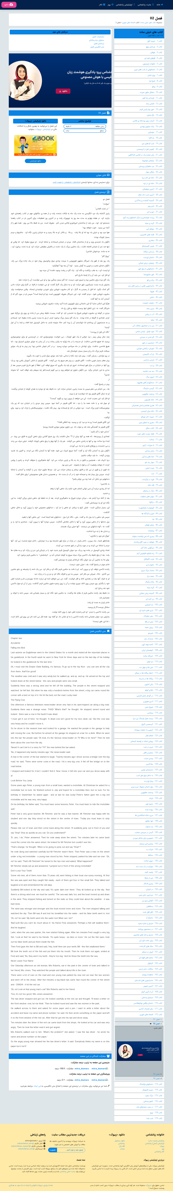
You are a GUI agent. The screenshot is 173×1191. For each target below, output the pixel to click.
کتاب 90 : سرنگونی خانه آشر (151, 547)
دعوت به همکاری (15, 1185)
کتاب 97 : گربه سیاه (154, 587)
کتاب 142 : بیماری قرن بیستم (151, 843)
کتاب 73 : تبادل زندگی (153, 450)
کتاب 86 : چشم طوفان (153, 524)
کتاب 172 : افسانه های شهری (151, 1014)
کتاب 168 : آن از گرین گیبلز (151, 991)
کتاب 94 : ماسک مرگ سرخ (151, 570)
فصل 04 (156, 1078)
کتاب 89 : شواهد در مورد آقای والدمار (148, 542)
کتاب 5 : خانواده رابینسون (152, 63)
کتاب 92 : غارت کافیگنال (153, 559)
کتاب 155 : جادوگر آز (154, 917)
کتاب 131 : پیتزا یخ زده (153, 781)
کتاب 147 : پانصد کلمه (153, 872)
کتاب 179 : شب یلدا (154, 1118)
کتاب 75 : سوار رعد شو (153, 462)
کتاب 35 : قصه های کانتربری (151, 234)
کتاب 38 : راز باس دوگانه (152, 251)
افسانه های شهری (128, 22)
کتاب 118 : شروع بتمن (153, 707)
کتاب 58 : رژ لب (156, 365)
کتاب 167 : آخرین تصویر (152, 986)
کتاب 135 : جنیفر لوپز (154, 803)
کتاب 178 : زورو (156, 1112)
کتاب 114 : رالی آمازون (153, 684)
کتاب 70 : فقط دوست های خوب (149, 433)
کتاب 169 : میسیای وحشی (152, 997)
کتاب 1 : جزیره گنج (154, 41)
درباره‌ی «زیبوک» (42, 1185)
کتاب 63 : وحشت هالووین (152, 394)
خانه (158, 4)
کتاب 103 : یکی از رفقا (153, 621)
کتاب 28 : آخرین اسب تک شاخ (150, 194)
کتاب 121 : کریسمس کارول (151, 724)
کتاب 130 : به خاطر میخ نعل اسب (149, 775)
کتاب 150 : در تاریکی (154, 889)
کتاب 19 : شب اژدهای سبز (152, 143)
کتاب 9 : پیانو (157, 86)
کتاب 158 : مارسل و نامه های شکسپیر (148, 934)
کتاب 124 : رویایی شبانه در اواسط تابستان (146, 741)
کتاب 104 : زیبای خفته (153, 627)
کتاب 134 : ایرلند (155, 798)
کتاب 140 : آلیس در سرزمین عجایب (148, 832)
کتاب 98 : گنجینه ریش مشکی (150, 593)
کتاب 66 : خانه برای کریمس (151, 411)
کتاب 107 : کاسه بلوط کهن (152, 644)
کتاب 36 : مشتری (155, 240)
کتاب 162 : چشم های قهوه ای (150, 957)
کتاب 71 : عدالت (155, 439)
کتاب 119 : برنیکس (154, 712)
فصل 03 (156, 1074)
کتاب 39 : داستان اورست (152, 257)
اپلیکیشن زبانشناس (124, 4)
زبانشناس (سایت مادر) (156, 1140)
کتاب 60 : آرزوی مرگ (154, 376)
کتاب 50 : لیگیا (156, 320)
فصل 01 (156, 1019)
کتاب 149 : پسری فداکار (153, 883)
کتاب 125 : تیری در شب (152, 746)
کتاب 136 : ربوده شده (153, 809)
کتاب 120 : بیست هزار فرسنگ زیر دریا (147, 718)
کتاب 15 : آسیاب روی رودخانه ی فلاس (147, 120)
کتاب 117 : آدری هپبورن (152, 701)
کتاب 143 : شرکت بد (154, 849)
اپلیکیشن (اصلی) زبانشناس (154, 1143)
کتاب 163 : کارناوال (155, 963)
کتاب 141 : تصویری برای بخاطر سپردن (147, 838)
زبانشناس (121, 1143)
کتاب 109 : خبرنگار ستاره (152, 655)
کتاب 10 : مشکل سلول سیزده (151, 92)
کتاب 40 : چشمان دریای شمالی (150, 263)
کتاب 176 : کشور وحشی (152, 1101)
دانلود (6, 4)
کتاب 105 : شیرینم (155, 633)
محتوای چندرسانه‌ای (96, 40)
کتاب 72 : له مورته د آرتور (152, 445)
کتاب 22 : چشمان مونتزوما (152, 160)
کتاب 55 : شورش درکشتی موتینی (149, 348)
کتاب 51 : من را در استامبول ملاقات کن (147, 325)
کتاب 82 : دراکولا (155, 502)
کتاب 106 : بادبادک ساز (153, 638)
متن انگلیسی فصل (97, 46)
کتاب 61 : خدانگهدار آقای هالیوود (149, 382)
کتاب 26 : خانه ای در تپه (152, 183)
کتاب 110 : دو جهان (154, 661)
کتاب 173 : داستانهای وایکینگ (150, 1084)
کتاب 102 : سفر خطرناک (152, 616)
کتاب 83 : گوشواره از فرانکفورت (150, 507)
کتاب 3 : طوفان (156, 52)
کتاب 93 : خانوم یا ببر (154, 564)
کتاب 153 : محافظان (154, 906)
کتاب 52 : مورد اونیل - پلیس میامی (149, 331)
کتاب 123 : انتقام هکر (154, 735)
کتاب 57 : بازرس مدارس (153, 359)
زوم (109, 4)
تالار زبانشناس (159, 1151)
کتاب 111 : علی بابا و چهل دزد (150, 667)
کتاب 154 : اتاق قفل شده (152, 912)
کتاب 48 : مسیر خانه (154, 308)
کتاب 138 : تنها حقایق (153, 820)
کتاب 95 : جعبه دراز (154, 576)
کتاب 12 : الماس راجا (154, 103)
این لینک (37, 1086)
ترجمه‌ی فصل (99, 43)
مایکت (122, 1148)
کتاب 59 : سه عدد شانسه (152, 371)
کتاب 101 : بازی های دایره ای (150, 610)
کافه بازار (122, 1146)
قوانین (33, 1185)
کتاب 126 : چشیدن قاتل (152, 752)
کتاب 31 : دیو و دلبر (154, 211)
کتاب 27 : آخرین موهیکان (152, 189)
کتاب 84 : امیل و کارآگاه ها (152, 513)
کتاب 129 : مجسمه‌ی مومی (151, 769)
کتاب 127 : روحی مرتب (153, 758)
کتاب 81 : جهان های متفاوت (151, 496)
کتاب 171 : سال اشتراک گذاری (150, 1008)
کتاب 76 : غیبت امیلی (153, 468)
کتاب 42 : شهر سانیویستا (153, 274)
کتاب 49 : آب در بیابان (153, 314)
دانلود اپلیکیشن (35, 161)
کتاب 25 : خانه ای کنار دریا (152, 177)
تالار (100, 4)
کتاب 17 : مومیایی (155, 132)
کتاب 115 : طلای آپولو (153, 690)
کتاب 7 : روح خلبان (155, 75)
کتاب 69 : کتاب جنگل (154, 428)
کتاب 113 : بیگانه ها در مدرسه (150, 678)
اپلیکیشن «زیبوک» (42, 129)
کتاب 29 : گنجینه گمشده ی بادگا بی (148, 200)
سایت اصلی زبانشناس (67, 1171)
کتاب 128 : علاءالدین (154, 764)
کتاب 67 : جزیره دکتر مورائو (151, 416)
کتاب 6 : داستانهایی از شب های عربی (148, 69)
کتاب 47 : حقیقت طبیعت (152, 302)
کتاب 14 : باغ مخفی (154, 115)
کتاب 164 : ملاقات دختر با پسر (150, 968)
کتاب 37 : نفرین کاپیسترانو (152, 246)
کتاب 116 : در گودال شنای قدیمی (149, 695)
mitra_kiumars (82, 1068)
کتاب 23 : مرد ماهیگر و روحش (150, 166)
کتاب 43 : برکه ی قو (154, 280)
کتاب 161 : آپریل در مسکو (152, 951)
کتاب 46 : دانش (156, 297)
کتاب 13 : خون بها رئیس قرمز (151, 109)
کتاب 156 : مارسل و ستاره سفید (150, 923)
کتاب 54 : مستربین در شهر (152, 342)
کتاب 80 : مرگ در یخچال (152, 490)
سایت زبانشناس (144, 4)
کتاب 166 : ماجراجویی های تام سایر (148, 980)
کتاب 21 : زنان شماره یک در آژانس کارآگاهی (145, 154)
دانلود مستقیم (120, 1140)
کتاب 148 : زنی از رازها (153, 877)
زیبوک (162, 1146)
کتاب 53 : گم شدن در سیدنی (151, 337)
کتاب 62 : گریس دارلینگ (152, 388)
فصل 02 (156, 1023)
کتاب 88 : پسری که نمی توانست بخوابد (147, 536)
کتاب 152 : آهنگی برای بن (152, 900)
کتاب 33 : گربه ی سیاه (153, 223)
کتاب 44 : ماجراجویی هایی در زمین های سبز (145, 285)
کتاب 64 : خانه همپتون (153, 399)
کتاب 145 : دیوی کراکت (153, 860)
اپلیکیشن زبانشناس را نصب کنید (66, 182)
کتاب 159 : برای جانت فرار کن (150, 940)
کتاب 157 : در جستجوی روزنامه (150, 929)
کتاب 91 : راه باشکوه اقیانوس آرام (149, 553)
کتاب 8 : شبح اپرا (155, 80)
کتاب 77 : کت (156, 473)
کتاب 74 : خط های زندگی (152, 456)
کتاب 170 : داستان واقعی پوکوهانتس (148, 1003)
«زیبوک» (148, 1185)
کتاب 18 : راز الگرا (155, 137)
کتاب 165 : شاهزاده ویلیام (152, 974)
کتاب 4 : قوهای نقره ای (153, 58)
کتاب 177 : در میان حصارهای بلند (149, 1106)
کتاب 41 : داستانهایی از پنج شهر (150, 268)
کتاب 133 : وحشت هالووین (151, 792)
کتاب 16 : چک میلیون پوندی (151, 126)
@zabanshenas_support (21, 1146)
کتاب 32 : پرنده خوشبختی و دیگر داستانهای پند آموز (142, 217)
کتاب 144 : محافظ (155, 855)
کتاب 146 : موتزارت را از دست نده (149, 866)
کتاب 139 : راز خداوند (153, 826)
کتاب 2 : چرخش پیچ (154, 46)
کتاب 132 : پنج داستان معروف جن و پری (146, 786)
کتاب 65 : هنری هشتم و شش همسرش (147, 405)
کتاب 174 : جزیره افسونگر (152, 1089)
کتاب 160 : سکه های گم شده (150, 946)
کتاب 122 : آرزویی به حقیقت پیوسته (148, 729)
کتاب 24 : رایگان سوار (154, 172)
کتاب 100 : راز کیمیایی (153, 604)
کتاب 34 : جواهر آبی (154, 228)
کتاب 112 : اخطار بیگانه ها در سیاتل (148, 672)
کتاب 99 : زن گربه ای (154, 598)
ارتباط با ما (26, 1185)
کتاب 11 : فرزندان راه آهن (152, 98)
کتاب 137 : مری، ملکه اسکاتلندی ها (148, 815)
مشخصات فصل (98, 36)
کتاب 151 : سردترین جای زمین (150, 894)
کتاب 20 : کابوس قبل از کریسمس (149, 149)
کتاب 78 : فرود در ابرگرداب (152, 479)
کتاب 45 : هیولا (156, 291)
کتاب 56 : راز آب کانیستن (152, 354)
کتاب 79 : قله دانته (155, 485)
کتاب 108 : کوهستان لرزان (152, 650)
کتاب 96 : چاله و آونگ (153, 581)
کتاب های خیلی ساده (148, 22)
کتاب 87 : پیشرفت (155, 530)
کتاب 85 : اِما (157, 519)
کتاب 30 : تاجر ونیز (155, 206)
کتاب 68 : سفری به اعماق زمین (150, 422)
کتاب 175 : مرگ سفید (153, 1095)
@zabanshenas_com (25, 1143)
